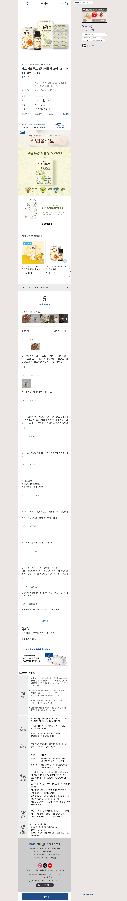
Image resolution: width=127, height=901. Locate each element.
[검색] (61, 3)
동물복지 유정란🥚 (96, 37)
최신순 (57, 331)
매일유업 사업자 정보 (55, 870)
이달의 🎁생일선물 (86, 37)
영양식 (44, 3)
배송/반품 (65, 114)
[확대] (76, 2)
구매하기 (45, 897)
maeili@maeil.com (48, 851)
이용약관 (28, 870)
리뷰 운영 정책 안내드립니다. (36, 287)
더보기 (45, 621)
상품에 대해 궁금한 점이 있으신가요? (39, 633)
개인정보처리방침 (40, 870)
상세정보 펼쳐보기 (44, 224)
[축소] (78, 2)
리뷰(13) (38, 114)
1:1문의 (44, 858)
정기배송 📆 (85, 40)
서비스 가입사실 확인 (45, 877)
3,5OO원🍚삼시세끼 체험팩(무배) (97, 40)
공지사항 (37, 858)
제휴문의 (53, 858)
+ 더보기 (63, 319)
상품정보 (25, 114)
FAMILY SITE (43, 885)
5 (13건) (27, 77)
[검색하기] (104, 34)
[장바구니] (66, 3)
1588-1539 (53, 844)
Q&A (51, 114)
